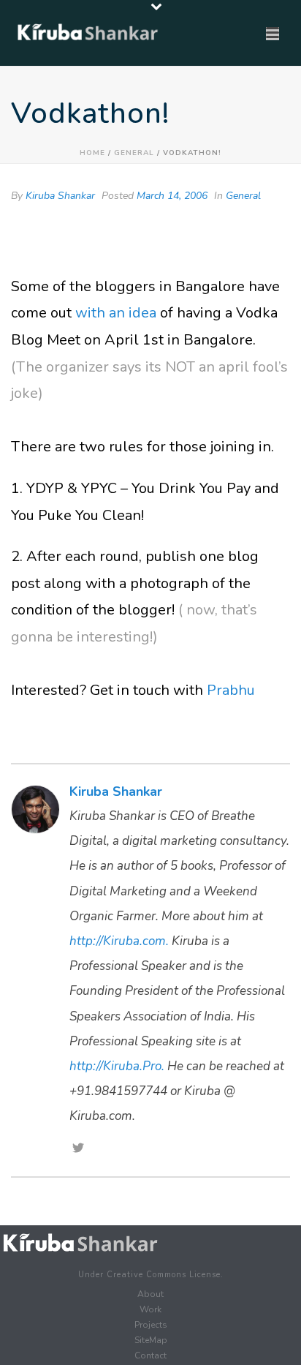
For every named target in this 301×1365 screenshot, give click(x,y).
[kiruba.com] (80, 1243)
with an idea (115, 313)
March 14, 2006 (172, 196)
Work (150, 1309)
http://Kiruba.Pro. (116, 1066)
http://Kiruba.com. (119, 941)
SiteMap (150, 1340)
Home (92, 153)
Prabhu (231, 690)
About (150, 1294)
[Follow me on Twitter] (78, 1149)
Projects (150, 1325)
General (134, 153)
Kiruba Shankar (60, 196)
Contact (150, 1355)
